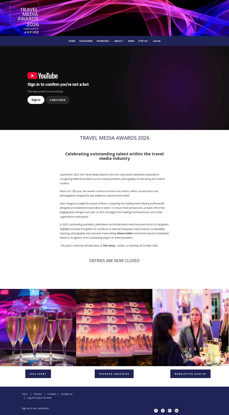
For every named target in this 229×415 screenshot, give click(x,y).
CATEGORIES (86, 40)
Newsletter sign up (190, 374)
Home (72, 40)
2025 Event (38, 374)
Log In (156, 40)
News (131, 40)
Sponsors (103, 40)
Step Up (143, 40)
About (118, 40)
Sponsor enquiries (114, 374)
